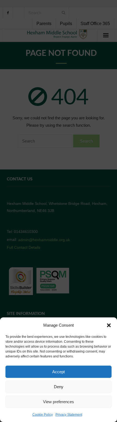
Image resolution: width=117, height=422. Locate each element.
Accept (58, 372)
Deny (58, 387)
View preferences (58, 402)
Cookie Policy (42, 414)
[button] (109, 325)
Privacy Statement (69, 414)
